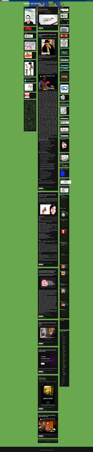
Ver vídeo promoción (48, 12)
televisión (28, 127)
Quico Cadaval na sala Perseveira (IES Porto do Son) (47, 416)
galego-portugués (33, 114)
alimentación (26, 101)
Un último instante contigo (66, 290)
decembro (64, 336)
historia (32, 115)
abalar (30, 100)
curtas (31, 107)
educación (26, 110)
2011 (62, 383)
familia (30, 113)
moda (29, 121)
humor (42, 437)
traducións (34, 128)
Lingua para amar (64, 264)
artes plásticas (31, 101)
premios (31, 124)
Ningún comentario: (50, 26)
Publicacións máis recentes (43, 440)
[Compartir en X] (40, 28)
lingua (29, 119)
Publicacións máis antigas (52, 440)
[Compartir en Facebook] (41, 28)
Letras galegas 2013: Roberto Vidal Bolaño (63, 347)
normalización (30, 122)
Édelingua (63, 309)
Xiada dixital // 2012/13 (63, 302)
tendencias (32, 127)
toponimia (30, 128)
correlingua (34, 106)
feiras (35, 113)
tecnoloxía (26, 126)
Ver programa (48, 202)
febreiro (63, 380)
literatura (34, 119)
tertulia (35, 127)
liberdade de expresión (33, 118)
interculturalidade (30, 117)
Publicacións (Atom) (50, 444)
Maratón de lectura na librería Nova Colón (64, 361)
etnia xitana (30, 112)
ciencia (31, 103)
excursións (34, 112)
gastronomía (26, 115)
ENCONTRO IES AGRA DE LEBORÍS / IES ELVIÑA (64, 243)
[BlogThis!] (39, 28)
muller (32, 121)
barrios (31, 102)
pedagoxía (26, 123)
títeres (27, 128)
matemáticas (26, 120)
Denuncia (34, 107)
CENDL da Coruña (32, 4)
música (34, 121)
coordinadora (33, 105)
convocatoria (26, 105)
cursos (43, 265)
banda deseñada (27, 102)
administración (34, 100)
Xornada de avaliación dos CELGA (47, 194)
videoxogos (34, 129)
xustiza (27, 130)
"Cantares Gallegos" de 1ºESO (66, 304)
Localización (52, 241)
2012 (62, 335)
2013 (62, 334)
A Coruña (26, 100)
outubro (63, 339)
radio (32, 125)
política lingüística (27, 124)
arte (28, 101)
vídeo (31, 129)
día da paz (29, 108)
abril (63, 378)
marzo (63, 379)
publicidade (29, 125)
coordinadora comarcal (28, 106)
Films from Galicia (43, 9)
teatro (44, 437)
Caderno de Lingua (64, 219)
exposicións (26, 113)
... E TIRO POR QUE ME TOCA (66, 214)
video (29, 129)
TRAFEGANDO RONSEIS (63, 288)
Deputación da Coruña (50, 159)
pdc (35, 122)
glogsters (30, 115)
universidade (26, 129)
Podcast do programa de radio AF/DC (64, 284)
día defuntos (34, 108)
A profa (62, 195)
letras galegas (44, 189)
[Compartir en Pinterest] (42, 28)
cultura (25, 107)
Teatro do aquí (41, 73)
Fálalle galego (42, 378)
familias (32, 113)
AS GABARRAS (63, 208)
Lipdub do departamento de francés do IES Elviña (64, 366)
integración (26, 117)
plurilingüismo (31, 123)
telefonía (26, 127)
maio (63, 376)
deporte (26, 108)
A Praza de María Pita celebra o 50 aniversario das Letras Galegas (47, 271)
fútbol (28, 114)
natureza (26, 122)
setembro (63, 340)
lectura (43, 344)
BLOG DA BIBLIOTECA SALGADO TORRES (64, 212)
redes (35, 125)
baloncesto (34, 101)
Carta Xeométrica (64, 229)
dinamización (33, 109)
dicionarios (26, 109)
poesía (34, 123)
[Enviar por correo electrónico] (39, 28)
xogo (25, 130)
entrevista (26, 112)
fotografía (26, 114)
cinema (43, 29)
